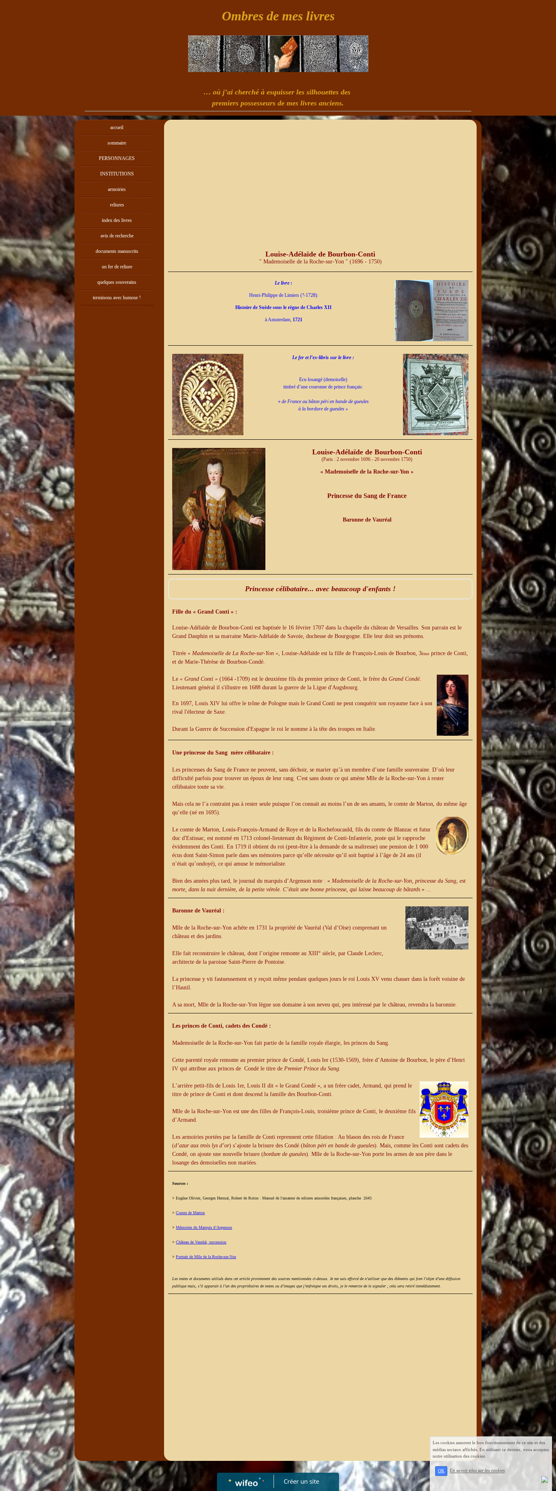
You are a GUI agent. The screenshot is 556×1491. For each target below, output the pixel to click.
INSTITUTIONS (117, 174)
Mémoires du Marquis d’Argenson (204, 1227)
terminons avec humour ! (117, 297)
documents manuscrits (117, 251)
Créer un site (301, 1481)
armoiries (117, 189)
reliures (117, 205)
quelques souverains (116, 282)
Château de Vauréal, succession (201, 1242)
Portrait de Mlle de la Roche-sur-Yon (206, 1256)
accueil (116, 127)
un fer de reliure (117, 267)
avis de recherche (117, 236)
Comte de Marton (190, 1212)
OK (441, 1471)
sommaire (116, 143)
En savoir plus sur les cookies (477, 1470)
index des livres (117, 220)
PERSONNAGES (117, 158)
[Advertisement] (117, 472)
